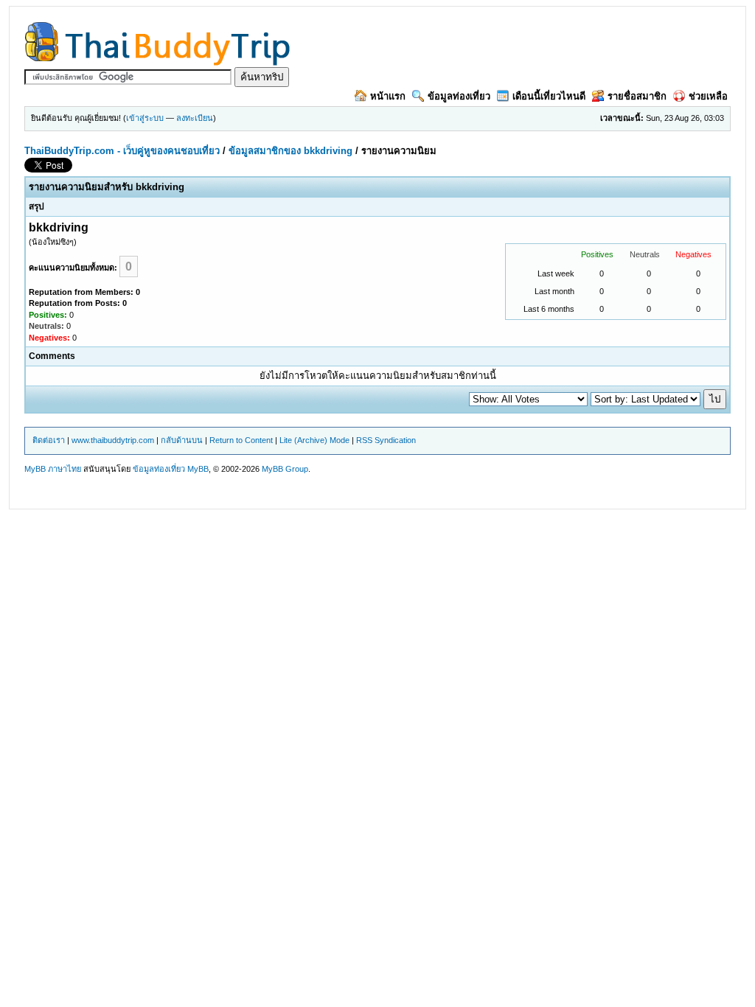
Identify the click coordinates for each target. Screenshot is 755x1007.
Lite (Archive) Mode (314, 440)
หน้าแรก (388, 96)
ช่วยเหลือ (708, 96)
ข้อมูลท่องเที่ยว (459, 96)
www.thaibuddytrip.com (113, 440)
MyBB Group (285, 468)
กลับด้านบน (182, 440)
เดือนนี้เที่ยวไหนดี (548, 96)
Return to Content (241, 440)
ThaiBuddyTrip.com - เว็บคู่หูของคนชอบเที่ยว (122, 150)
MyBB (198, 468)
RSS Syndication (386, 440)
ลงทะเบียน (194, 118)
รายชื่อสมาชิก (637, 96)
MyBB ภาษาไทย (52, 468)
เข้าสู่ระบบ (145, 118)
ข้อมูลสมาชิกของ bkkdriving (290, 150)
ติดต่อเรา (48, 440)
